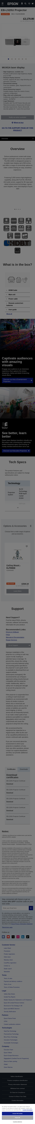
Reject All (17, 1117)
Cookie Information (27, 1110)
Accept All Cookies (17, 1113)
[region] (17, 1114)
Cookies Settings (17, 1121)
